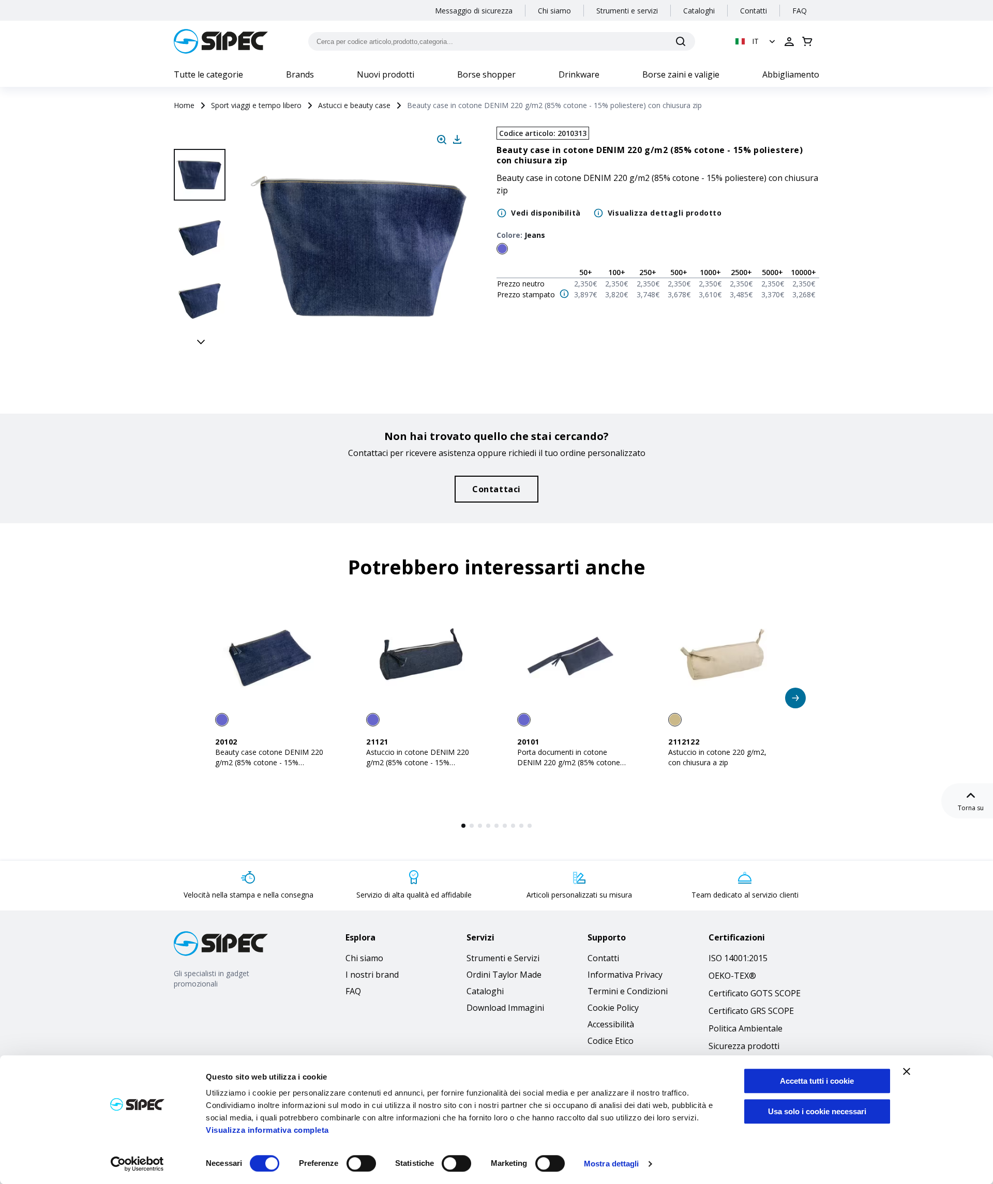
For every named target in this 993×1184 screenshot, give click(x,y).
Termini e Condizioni (628, 991)
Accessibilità (611, 1024)
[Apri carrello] (807, 41)
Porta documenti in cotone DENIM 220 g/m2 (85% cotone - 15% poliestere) (571, 762)
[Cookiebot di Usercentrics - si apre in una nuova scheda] (137, 1164)
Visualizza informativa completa (267, 1130)
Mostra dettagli (611, 1163)
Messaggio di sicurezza (474, 11)
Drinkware (579, 74)
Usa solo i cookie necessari (817, 1111)
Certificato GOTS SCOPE (755, 993)
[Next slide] (201, 341)
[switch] (361, 1163)
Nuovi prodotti (385, 74)
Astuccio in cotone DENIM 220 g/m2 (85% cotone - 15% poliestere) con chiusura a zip (417, 762)
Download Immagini (505, 1007)
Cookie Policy (613, 1007)
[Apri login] (789, 41)
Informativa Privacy (625, 974)
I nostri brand (372, 974)
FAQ (799, 11)
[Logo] (221, 41)
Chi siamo (554, 11)
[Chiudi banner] (906, 1071)
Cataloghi (699, 11)
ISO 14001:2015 (738, 958)
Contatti (753, 11)
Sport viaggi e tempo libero (256, 105)
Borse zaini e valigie (680, 74)
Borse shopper (486, 74)
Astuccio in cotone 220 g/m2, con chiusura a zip (717, 757)
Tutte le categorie (208, 74)
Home (184, 105)
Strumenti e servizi (627, 11)
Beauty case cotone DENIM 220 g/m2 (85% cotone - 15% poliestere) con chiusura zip (269, 762)
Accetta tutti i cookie (817, 1080)
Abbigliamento (790, 74)
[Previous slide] (201, 137)
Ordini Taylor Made (504, 974)
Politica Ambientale (746, 1028)
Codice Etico (611, 1040)
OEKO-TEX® (732, 975)
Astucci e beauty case (354, 105)
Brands (300, 74)
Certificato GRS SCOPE (751, 1010)
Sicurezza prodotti (744, 1046)
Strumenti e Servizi (503, 958)
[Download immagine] (457, 139)
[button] (756, 41)
